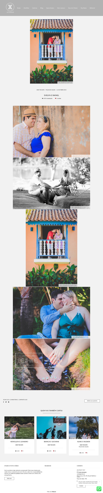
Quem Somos (50, 8)
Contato (81, 485)
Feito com (51, 491)
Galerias (34, 8)
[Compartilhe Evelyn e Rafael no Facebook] (3, 402)
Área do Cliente (73, 8)
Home (19, 8)
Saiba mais (9, 478)
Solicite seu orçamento (92, 400)
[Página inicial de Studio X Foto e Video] (10, 8)
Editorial (92, 8)
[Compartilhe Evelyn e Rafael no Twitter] (6, 402)
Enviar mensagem (82, 472)
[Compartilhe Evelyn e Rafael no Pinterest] (8, 402)
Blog (41, 8)
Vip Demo (84, 8)
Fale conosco (61, 8)
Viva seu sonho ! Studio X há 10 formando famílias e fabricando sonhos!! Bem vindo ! (88, 482)
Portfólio (26, 8)
